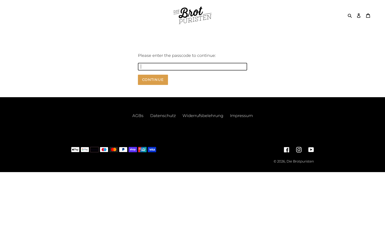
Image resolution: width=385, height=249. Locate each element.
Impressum (241, 115)
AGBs (137, 115)
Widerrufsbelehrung (202, 115)
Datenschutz (163, 115)
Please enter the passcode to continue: (177, 55)
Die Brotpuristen (300, 161)
